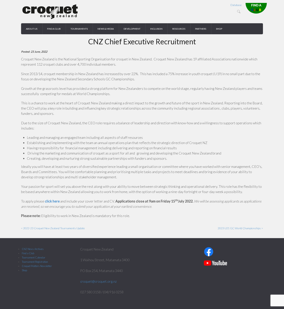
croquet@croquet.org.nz (98, 281)
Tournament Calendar (33, 257)
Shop (24, 270)
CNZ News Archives (33, 249)
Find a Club (28, 253)
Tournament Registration (35, 261)
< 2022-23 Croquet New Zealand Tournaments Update (53, 228)
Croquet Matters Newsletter (37, 266)
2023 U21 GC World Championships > (240, 228)
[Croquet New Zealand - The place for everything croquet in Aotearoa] (50, 18)
